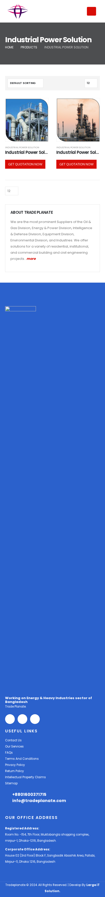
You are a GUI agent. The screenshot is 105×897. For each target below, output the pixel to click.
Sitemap (11, 783)
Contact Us (13, 740)
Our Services (14, 746)
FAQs (9, 753)
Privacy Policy (15, 765)
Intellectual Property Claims (25, 777)
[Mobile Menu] (91, 11)
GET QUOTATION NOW (25, 164)
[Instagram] (35, 719)
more (31, 258)
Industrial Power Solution (22, 147)
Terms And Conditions (22, 759)
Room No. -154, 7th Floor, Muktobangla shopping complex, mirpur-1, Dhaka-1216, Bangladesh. (47, 834)
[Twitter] (22, 719)
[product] (26, 120)
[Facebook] (10, 719)
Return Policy (14, 771)
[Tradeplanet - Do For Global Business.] (18, 11)
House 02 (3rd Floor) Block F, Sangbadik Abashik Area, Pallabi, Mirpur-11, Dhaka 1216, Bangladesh (50, 855)
